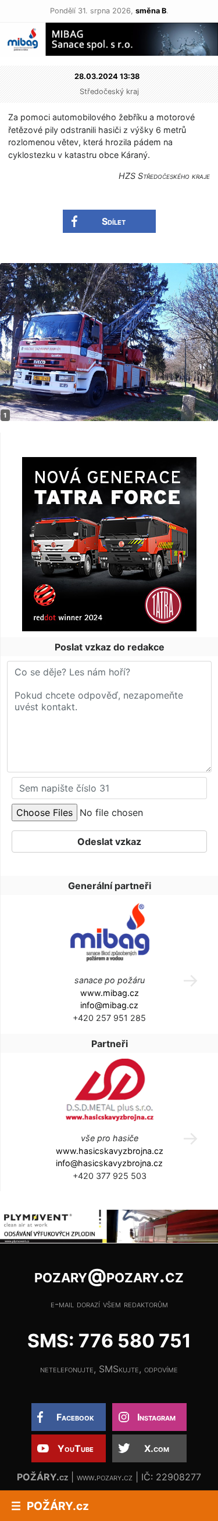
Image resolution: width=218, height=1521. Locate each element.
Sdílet (114, 221)
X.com (156, 1448)
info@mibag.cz (109, 1005)
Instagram (156, 1417)
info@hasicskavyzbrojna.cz (109, 1163)
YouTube (76, 1448)
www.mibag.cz (109, 993)
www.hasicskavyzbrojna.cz (109, 1151)
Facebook (75, 1417)
